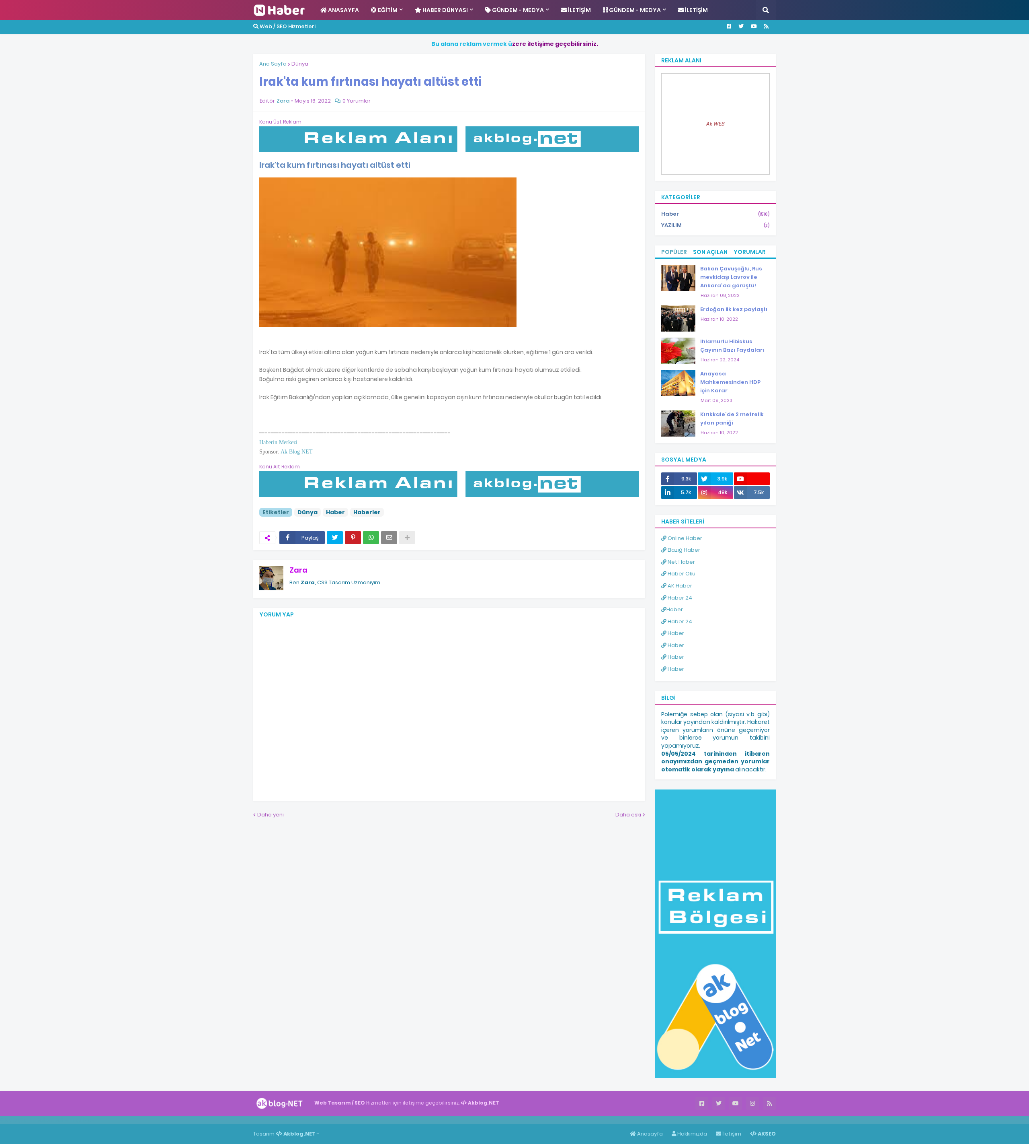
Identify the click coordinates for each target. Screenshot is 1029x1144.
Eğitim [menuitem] (387, 10)
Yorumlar (750, 252)
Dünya (299, 64)
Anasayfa (649, 1134)
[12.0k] (752, 478)
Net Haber (680, 562)
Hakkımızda (691, 1134)
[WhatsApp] (371, 537)
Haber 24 (679, 598)
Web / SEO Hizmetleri (287, 26)
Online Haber (684, 538)
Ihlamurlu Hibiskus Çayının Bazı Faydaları (732, 346)
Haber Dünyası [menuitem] (444, 10)
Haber (335, 512)
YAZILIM (715, 225)
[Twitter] (335, 537)
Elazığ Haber (683, 550)
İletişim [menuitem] (579, 10)
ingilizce (83, 1120)
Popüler (674, 252)
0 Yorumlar (356, 101)
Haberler (367, 512)
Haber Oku (680, 573)
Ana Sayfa (273, 64)
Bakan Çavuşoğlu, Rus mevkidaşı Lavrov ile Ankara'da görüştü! (731, 277)
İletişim (731, 1134)
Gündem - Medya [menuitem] (517, 10)
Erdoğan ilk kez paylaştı (733, 309)
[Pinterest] (353, 537)
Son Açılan (710, 252)
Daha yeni (270, 814)
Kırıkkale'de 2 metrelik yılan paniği (732, 418)
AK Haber (679, 586)
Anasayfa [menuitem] (343, 10)
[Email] (389, 537)
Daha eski (628, 814)
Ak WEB (715, 124)
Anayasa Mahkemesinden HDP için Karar (730, 382)
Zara (298, 570)
